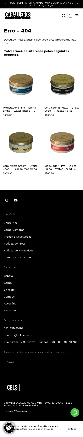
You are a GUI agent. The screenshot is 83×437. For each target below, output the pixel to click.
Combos (9, 296)
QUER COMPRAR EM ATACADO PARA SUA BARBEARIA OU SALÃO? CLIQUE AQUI (41, 4)
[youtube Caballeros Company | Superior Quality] (16, 200)
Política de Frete (14, 243)
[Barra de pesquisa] (64, 16)
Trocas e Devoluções (17, 236)
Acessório (10, 303)
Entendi (72, 429)
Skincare (9, 289)
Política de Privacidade (19, 250)
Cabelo (8, 275)
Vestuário (10, 310)
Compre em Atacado (17, 257)
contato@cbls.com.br (18, 335)
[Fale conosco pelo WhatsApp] (74, 412)
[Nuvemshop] (16, 411)
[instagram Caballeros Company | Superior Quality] (7, 200)
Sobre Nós (11, 222)
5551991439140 (13, 328)
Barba (8, 282)
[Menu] (77, 16)
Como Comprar (14, 229)
